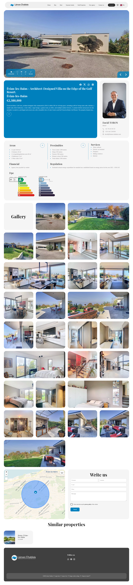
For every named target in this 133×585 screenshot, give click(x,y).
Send (75, 509)
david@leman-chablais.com (113, 134)
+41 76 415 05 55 (110, 129)
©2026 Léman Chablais (48, 576)
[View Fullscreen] (6, 478)
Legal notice (57, 576)
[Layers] (62, 473)
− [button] (6, 474)
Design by (85, 576)
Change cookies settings (74, 576)
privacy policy (88, 504)
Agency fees (64, 576)
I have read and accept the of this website (86, 504)
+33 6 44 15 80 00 (110, 131)
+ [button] (6, 472)
